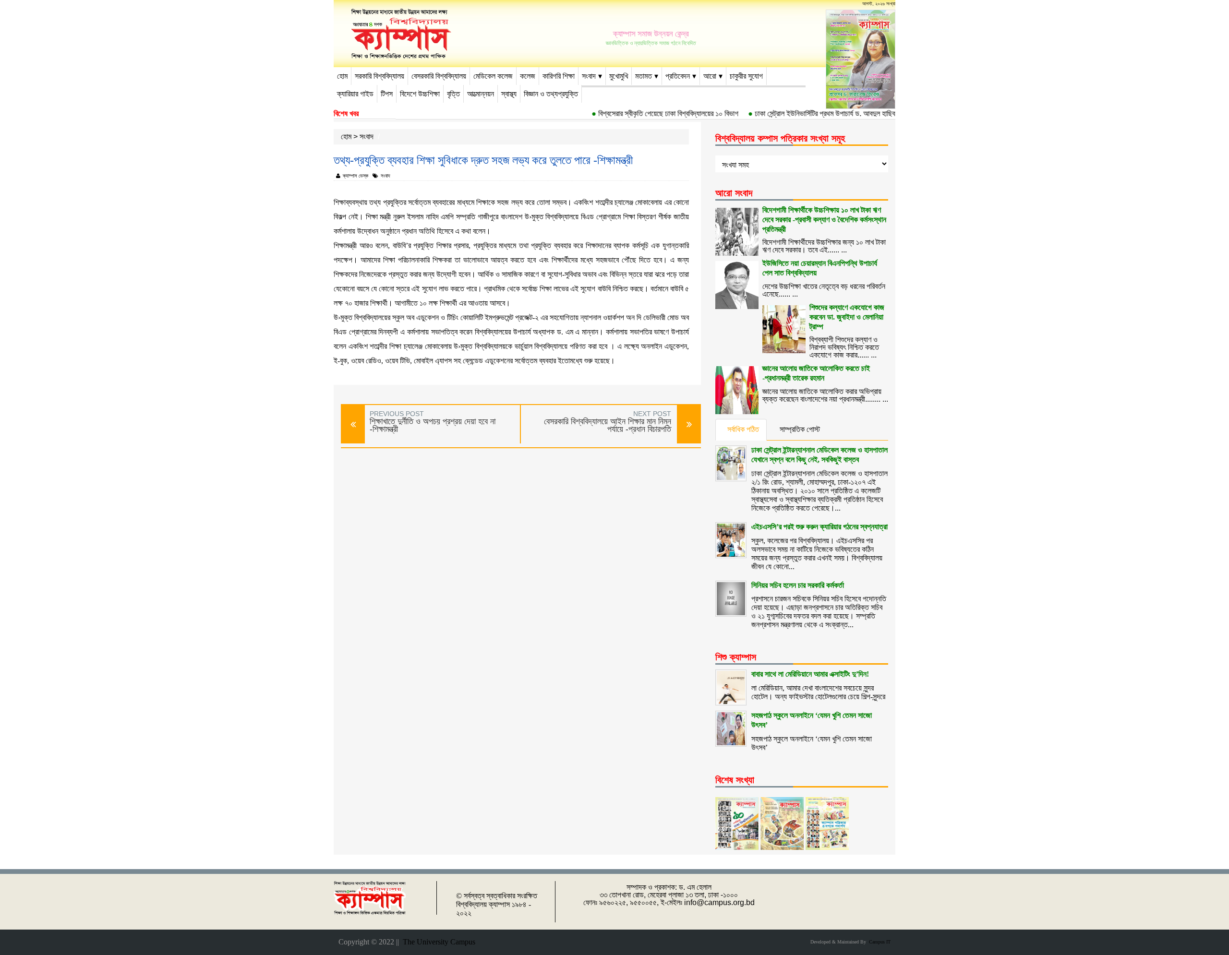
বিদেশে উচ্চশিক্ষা (420, 94)
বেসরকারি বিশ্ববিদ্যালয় (438, 76)
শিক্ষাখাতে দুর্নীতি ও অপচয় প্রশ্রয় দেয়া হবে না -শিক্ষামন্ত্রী (432, 425)
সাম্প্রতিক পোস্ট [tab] (800, 429)
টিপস (387, 94)
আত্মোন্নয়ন (480, 94)
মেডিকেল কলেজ (493, 76)
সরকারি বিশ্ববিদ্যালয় (379, 76)
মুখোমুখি (618, 76)
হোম (342, 76)
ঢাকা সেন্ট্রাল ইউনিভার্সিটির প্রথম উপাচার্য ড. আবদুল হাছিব (810, 113)
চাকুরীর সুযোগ (746, 76)
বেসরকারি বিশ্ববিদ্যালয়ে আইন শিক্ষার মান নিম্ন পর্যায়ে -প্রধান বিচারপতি (607, 425)
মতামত (643, 76)
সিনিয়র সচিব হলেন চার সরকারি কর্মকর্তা (797, 585)
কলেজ (527, 76)
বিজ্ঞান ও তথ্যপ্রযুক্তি (551, 94)
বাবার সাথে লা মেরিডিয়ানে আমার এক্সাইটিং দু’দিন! (810, 674)
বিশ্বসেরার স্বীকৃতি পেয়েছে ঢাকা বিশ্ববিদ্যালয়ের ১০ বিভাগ (653, 113)
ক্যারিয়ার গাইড (355, 94)
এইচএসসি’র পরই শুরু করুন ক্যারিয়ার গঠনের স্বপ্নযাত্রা (819, 527)
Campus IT (878, 941)
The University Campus (437, 942)
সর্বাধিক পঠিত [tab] (743, 429)
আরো (709, 76)
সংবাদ (589, 76)
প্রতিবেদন (677, 76)
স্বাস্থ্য (509, 94)
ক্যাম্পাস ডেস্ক (355, 176)
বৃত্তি (453, 94)
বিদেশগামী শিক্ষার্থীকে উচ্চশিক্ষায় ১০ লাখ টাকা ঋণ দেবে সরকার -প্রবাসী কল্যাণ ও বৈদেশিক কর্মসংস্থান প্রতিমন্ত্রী (824, 219)
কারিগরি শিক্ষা (558, 76)
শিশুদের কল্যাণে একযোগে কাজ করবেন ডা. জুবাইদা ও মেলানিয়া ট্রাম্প (846, 317)
